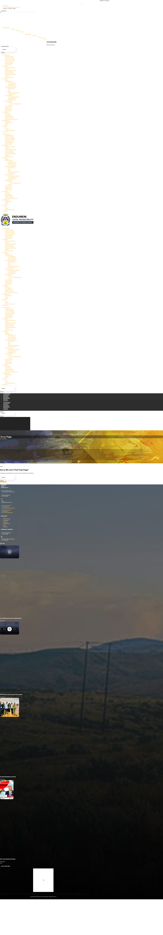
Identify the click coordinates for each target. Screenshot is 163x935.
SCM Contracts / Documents (11, 119)
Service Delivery (8, 64)
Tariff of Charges (9, 106)
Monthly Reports (11, 82)
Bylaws (9, 105)
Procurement (5, 112)
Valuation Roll (8, 110)
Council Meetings (9, 95)
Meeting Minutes (11, 99)
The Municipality (6, 55)
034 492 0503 (6, 506)
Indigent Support (8, 109)
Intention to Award (9, 117)
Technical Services (9, 77)
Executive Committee (10, 60)
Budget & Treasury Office (10, 70)
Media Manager (6, 120)
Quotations (7, 113)
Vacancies (13, 29)
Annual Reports (11, 88)
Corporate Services (9, 71)
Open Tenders (8, 115)
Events (6, 123)
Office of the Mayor (9, 57)
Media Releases (8, 122)
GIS (6, 127)
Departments (5, 66)
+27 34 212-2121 (51, 42)
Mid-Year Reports (12, 85)
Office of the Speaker (10, 59)
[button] (81, 46)
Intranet (7, 129)
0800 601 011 (5, 511)
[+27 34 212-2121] (46, 40)
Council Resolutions (12, 98)
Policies (9, 102)
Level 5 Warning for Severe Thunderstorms (10, 618)
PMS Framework (11, 94)
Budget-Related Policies (16, 103)
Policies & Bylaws (9, 101)
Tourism (18, 30)
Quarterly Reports (12, 84)
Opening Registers (9, 116)
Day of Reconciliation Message (7, 859)
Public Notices (6, 27)
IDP (9, 89)
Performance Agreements (13, 92)
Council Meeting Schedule (13, 96)
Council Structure (9, 61)
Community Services (9, 73)
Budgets (7, 80)
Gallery (6, 124)
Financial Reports (9, 81)
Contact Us (5, 131)
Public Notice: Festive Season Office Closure (11, 694)
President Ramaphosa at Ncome (8, 776)
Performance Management (11, 87)
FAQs (22, 31)
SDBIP (9, 91)
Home (1, 438)
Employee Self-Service (10, 130)
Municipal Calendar (9, 63)
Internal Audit (8, 108)
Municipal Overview (9, 56)
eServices (5, 126)
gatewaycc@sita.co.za (8, 512)
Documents (5, 78)
